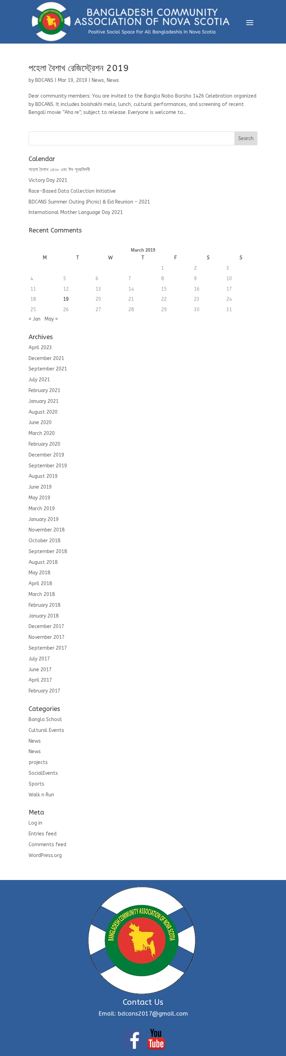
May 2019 (39, 498)
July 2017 (39, 659)
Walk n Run (41, 795)
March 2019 (42, 509)
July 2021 (39, 380)
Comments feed (47, 845)
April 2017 (40, 680)
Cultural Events (46, 730)
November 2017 (47, 637)
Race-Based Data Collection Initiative (72, 191)
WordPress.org (45, 855)
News (98, 80)
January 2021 (44, 401)
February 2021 (44, 390)
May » (51, 319)
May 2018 (39, 573)
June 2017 (40, 670)
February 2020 (44, 444)
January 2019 (44, 519)
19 (66, 299)
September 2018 (48, 551)
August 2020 (43, 412)
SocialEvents (43, 773)
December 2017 (46, 626)
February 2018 (44, 605)
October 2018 (44, 541)
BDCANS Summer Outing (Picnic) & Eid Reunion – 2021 (89, 202)
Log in (35, 823)
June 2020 (40, 423)
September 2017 (48, 648)
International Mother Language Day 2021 (76, 212)
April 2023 (40, 348)
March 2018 (42, 594)
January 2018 (44, 616)
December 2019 (46, 455)
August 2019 (43, 476)
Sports (36, 784)
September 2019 (48, 466)
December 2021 (46, 358)
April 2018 (40, 584)
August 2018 (43, 562)
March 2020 (42, 433)
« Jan (34, 319)
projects (38, 762)
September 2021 (48, 369)
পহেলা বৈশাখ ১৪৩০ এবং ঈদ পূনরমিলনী (59, 170)
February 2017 (44, 691)
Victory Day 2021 (48, 180)
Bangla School (45, 719)
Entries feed (43, 834)
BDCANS (44, 80)
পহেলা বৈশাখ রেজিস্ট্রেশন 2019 (79, 68)
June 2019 (40, 487)
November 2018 (47, 530)
